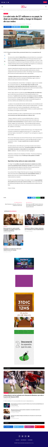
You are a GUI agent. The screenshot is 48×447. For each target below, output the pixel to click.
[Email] (5, 61)
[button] (2, 7)
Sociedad (6, 13)
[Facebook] (2, 2)
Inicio (4, 10)
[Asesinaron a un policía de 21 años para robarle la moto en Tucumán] (13, 240)
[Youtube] (8, 2)
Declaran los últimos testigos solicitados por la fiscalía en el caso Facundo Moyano (34, 229)
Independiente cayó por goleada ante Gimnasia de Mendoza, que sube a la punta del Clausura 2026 (24, 396)
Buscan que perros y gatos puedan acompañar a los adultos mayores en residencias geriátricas (12, 229)
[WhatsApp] (5, 64)
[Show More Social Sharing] (30, 27)
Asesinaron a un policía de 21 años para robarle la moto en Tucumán (12, 249)
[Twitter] (5, 58)
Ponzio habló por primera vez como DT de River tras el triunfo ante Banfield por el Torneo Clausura (27, 404)
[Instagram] (6, 2)
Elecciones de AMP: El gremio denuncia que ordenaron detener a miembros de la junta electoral (34, 205)
